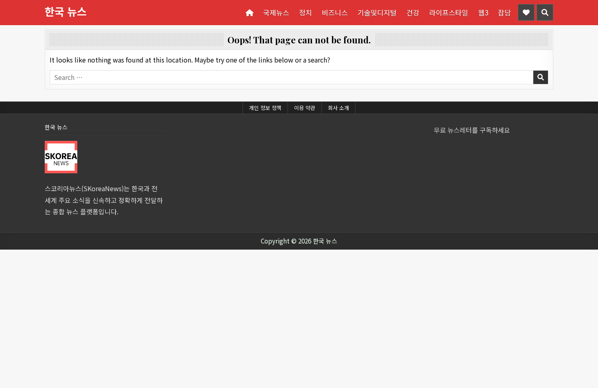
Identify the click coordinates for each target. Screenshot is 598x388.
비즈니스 (335, 12)
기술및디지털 (377, 12)
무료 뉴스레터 (453, 130)
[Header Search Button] (545, 12)
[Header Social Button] (526, 12)
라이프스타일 (448, 12)
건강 (412, 12)
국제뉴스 (276, 12)
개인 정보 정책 (265, 108)
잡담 (504, 12)
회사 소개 (338, 108)
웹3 (483, 12)
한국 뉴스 (66, 11)
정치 (305, 12)
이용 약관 (304, 108)
